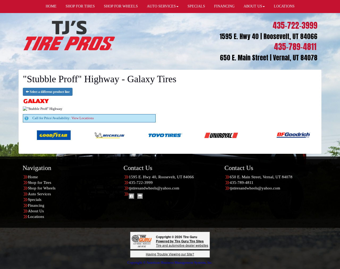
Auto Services (39, 194)
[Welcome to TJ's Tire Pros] (69, 35)
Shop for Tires (39, 182)
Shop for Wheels (42, 188)
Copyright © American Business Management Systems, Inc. (170, 262)
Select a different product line (49, 92)
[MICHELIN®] (87, 135)
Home (33, 177)
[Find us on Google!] (140, 195)
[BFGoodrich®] (270, 135)
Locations (36, 216)
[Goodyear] (31, 135)
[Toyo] (142, 135)
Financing (36, 205)
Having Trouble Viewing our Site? (170, 254)
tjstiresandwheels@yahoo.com (154, 188)
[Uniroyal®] (198, 135)
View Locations (82, 118)
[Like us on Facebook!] (131, 195)
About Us (36, 211)
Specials (34, 199)
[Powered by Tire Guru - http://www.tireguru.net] (142, 240)
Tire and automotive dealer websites (182, 243)
